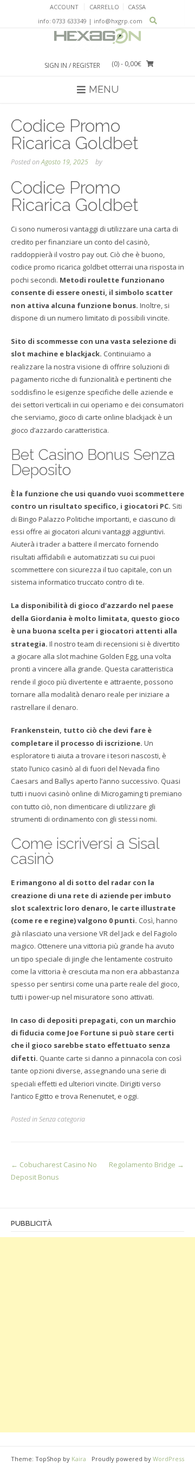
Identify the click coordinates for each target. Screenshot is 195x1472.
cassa (137, 6)
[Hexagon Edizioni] (97, 39)
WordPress (168, 1459)
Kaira (79, 1459)
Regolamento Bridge (146, 1164)
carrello (104, 6)
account (64, 6)
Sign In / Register (72, 65)
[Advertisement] (97, 1334)
